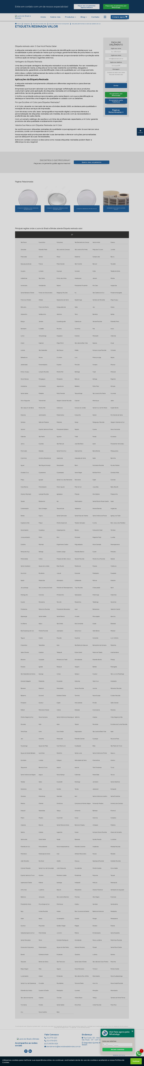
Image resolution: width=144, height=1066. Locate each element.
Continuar (136, 1061)
